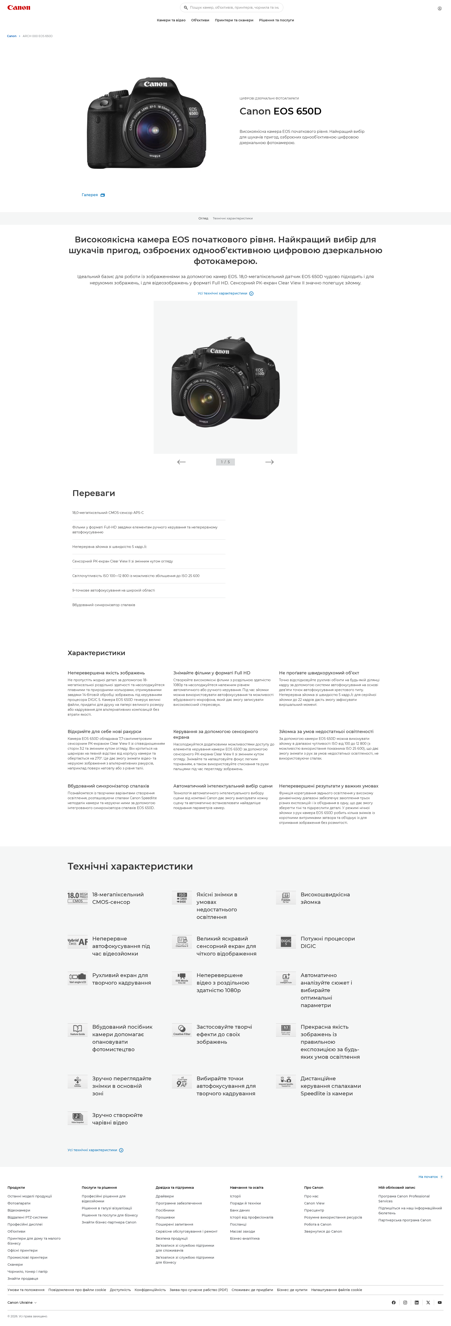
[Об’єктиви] (211, 20)
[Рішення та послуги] (296, 20)
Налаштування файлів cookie (336, 1290)
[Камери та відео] (187, 20)
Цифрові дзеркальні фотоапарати (269, 98)
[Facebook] (394, 1302)
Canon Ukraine (21, 1302)
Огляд (203, 218)
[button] (181, 462)
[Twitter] (428, 1302)
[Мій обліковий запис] (439, 8)
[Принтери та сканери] (255, 20)
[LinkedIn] (417, 1302)
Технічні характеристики (233, 218)
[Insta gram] (405, 1302)
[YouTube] (440, 1302)
